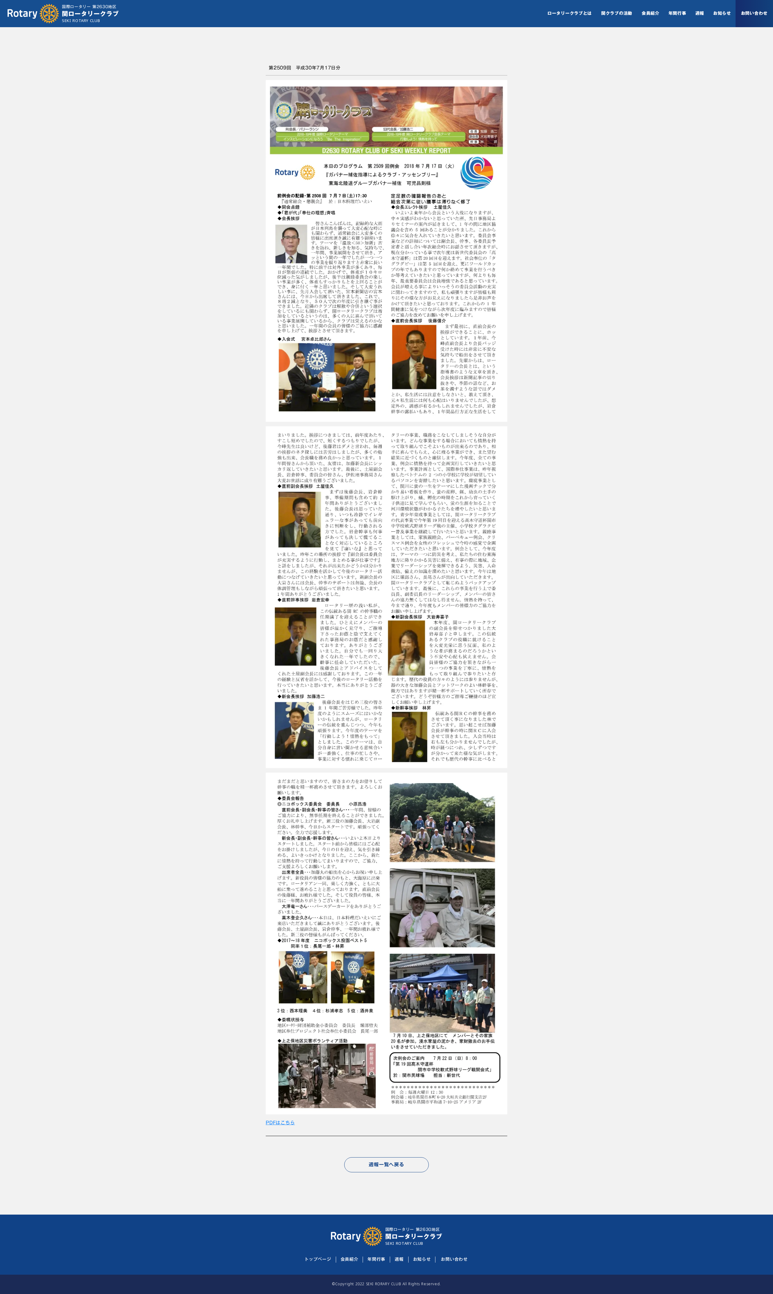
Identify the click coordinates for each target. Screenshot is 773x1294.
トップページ (317, 1260)
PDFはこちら (280, 1122)
